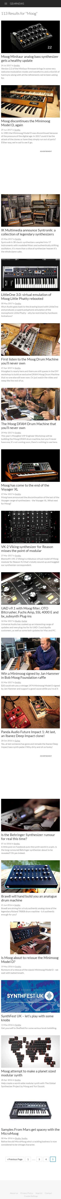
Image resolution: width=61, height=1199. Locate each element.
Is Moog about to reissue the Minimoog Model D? (29, 960)
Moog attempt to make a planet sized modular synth (28, 1073)
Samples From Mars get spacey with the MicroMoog (30, 1131)
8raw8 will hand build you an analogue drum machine (29, 898)
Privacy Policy (26, 1193)
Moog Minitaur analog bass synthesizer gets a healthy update (29, 58)
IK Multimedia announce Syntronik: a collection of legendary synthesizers (28, 232)
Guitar (24, 621)
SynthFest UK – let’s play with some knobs (27, 1018)
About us (14, 1193)
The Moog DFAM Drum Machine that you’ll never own (28, 426)
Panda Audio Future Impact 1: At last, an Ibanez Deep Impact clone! (28, 734)
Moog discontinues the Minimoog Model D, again (25, 123)
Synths (17, 65)
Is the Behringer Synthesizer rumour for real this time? (28, 837)
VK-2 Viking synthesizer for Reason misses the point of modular (27, 549)
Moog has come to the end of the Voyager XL (25, 487)
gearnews (17, 3)
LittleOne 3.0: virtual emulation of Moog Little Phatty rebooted (26, 296)
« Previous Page (14, 1159)
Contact (48, 1193)
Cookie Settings (31, 1196)
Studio (18, 621)
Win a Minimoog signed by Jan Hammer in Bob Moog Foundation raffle (30, 675)
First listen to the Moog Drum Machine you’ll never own (29, 361)
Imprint (39, 1193)
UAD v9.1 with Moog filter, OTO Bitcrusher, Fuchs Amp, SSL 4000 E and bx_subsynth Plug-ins (29, 612)
